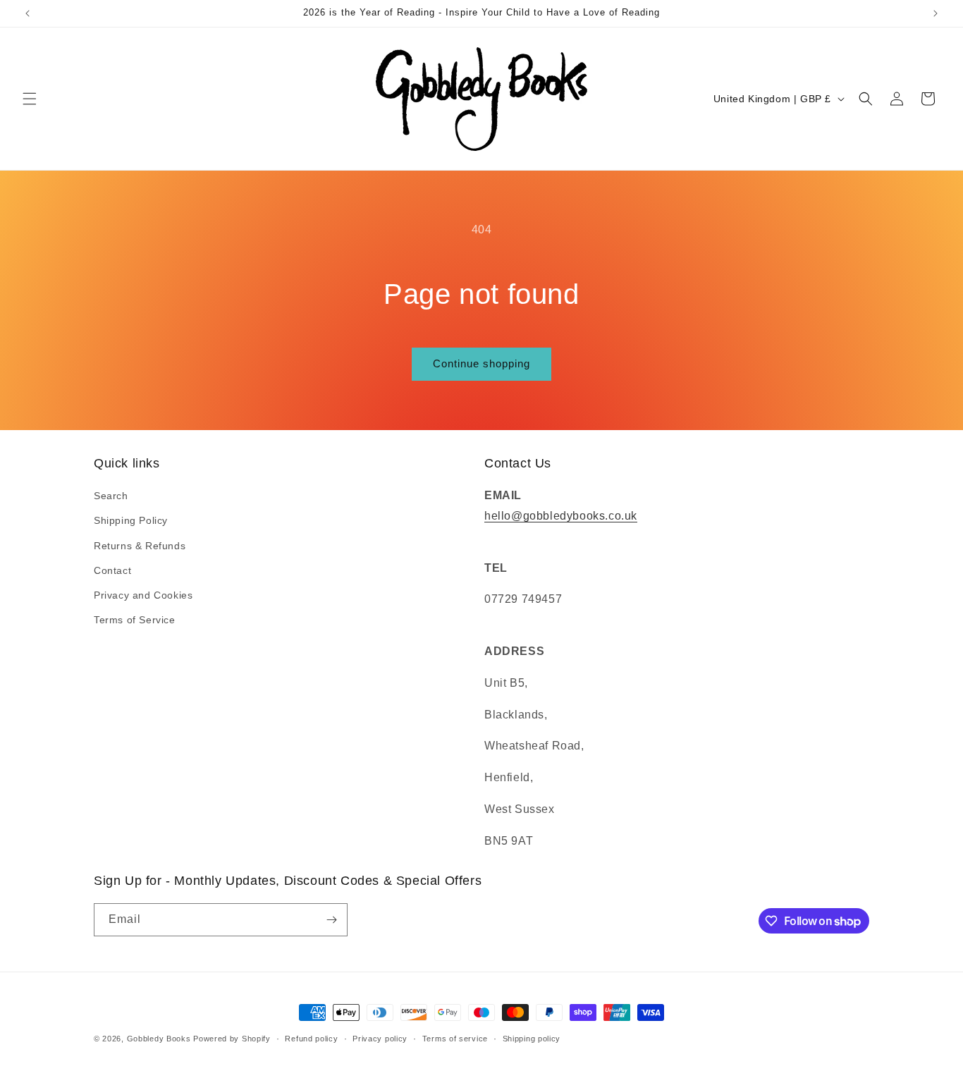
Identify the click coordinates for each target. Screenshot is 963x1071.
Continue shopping (481, 363)
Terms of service (455, 1038)
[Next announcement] (935, 13)
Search (111, 495)
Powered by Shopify (232, 1038)
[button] (29, 98)
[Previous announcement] (27, 13)
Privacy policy (379, 1038)
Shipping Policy (131, 520)
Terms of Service (135, 619)
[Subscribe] (331, 919)
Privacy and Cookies (143, 595)
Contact (112, 570)
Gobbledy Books (159, 1038)
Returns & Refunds (139, 545)
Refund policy (311, 1038)
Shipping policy (532, 1038)
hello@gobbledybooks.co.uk (560, 516)
